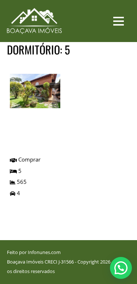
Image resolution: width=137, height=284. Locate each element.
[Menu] (118, 21)
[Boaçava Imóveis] (34, 29)
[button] (121, 268)
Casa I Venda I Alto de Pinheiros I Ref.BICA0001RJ (33, 132)
